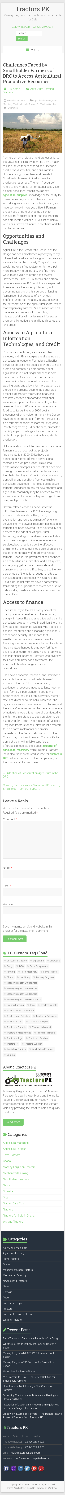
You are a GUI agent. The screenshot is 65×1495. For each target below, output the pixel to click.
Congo (10, 966)
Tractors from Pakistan (18, 1016)
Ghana (10, 977)
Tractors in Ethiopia (38, 1021)
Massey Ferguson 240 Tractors (22, 983)
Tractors (8, 92)
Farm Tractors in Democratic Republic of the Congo (31, 1338)
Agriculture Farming (42, 89)
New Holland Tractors (16, 1179)
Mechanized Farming (15, 1173)
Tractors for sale (20, 104)
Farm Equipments (39, 966)
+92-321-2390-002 (34, 1447)
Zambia (11, 1055)
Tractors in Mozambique (19, 1032)
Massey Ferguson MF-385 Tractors (24, 999)
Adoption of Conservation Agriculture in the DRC (30, 774)
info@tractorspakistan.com (25, 1452)
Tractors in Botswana (46, 1016)
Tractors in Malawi (41, 1027)
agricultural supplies (15, 195)
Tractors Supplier (48, 104)
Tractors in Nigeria (46, 1032)
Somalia (8, 1191)
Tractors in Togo (14, 1038)
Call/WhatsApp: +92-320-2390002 (32, 26)
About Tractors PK (19, 1067)
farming (11, 971)
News (6, 1185)
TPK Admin (13, 89)
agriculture (38, 960)
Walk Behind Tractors (43, 1049)
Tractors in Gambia (16, 1027)
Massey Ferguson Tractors (19, 1167)
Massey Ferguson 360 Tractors (22, 988)
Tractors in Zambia (38, 1038)
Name (7, 868)
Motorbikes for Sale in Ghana (19, 1371)
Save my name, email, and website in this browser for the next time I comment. (28, 928)
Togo (32, 1005)
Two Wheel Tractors (16, 1049)
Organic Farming (15, 1005)
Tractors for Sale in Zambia (20, 1010)
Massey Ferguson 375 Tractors (22, 994)
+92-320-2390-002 (34, 1441)
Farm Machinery (29, 971)
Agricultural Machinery (16, 1142)
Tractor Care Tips (13, 1203)
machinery (25, 977)
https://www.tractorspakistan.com (31, 1458)
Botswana (55, 960)
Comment (10, 819)
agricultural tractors (42, 100)
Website (8, 904)
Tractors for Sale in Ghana (18, 1215)
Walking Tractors (13, 1221)
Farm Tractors (50, 971)
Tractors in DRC (14, 1021)
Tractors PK (32, 9)
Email (7, 886)
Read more (13, 1122)
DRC (21, 966)
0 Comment (12, 108)
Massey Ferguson (45, 977)
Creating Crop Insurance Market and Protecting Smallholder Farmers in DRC (31, 787)
